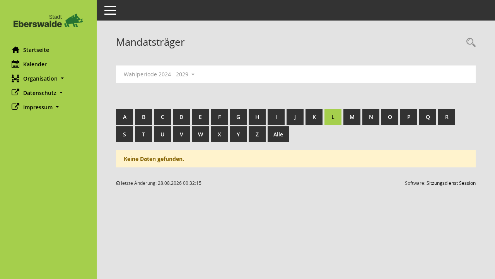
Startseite (36, 49)
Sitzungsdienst (451, 183)
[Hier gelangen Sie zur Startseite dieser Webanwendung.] (48, 20)
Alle (278, 134)
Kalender (35, 64)
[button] (48, 78)
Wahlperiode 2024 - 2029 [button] (157, 74)
